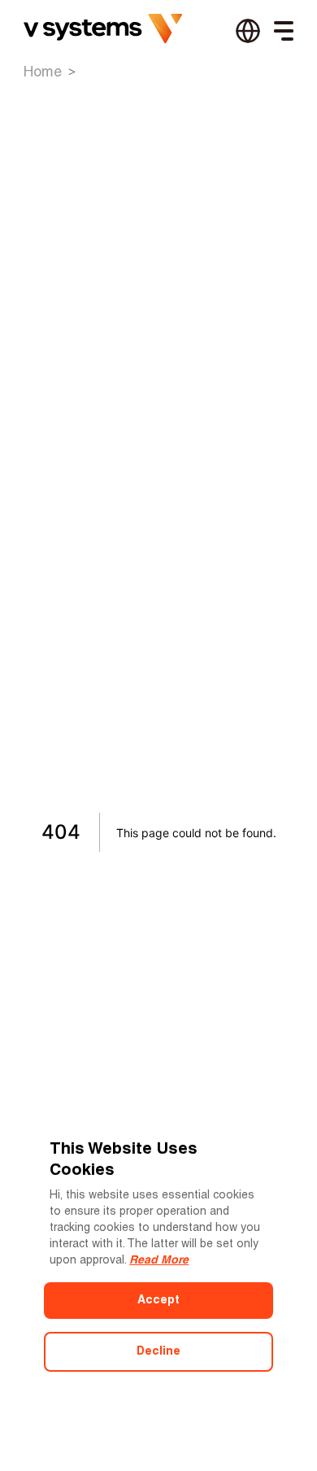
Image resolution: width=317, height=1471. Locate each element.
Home (43, 73)
